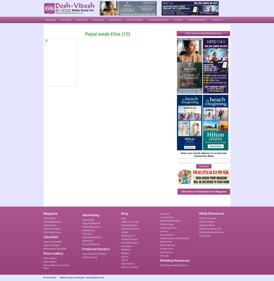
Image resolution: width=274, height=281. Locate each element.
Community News (130, 228)
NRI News (126, 249)
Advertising (88, 220)
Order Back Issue (52, 228)
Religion (125, 253)
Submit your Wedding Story (174, 265)
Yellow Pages (167, 224)
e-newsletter (166, 217)
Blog (123, 218)
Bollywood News (129, 225)
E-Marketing (88, 230)
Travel (124, 260)
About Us (165, 214)
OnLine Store (166, 249)
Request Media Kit (91, 223)
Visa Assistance (168, 228)
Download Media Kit (92, 237)
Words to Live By (129, 267)
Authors (164, 231)
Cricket (125, 232)
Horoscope (204, 235)
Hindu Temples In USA (210, 228)
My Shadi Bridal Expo (170, 221)
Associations (167, 235)
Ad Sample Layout (91, 227)
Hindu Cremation (207, 218)
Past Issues (49, 218)
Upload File (87, 241)
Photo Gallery (50, 258)
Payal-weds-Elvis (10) (107, 34)
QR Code (164, 255)
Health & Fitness (129, 239)
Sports (124, 256)
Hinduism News (207, 225)
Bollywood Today (129, 222)
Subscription (49, 225)
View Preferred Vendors (94, 254)
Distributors (166, 242)
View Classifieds (51, 245)
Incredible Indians (130, 242)
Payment (87, 234)
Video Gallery (49, 262)
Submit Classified (52, 242)
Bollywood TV (128, 235)
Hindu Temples (206, 222)
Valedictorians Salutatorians (174, 238)
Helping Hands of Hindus (211, 232)
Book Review (127, 263)
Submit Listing (89, 257)
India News (126, 246)
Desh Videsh (51, 278)
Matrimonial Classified (54, 249)
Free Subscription (52, 232)
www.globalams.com (95, 278)
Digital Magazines (52, 222)
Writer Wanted (167, 245)
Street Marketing (91, 244)
